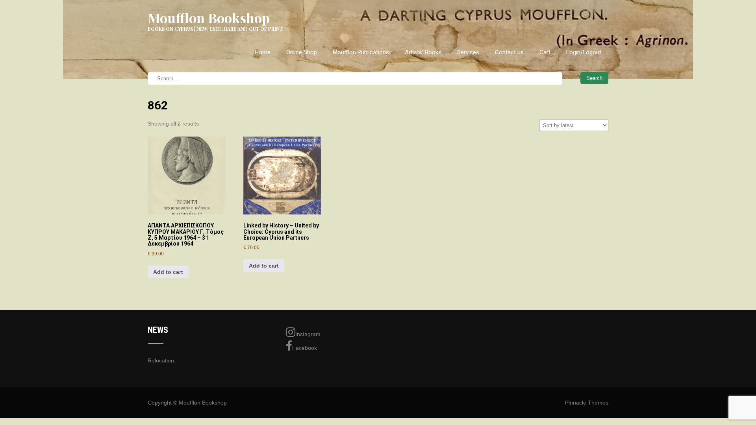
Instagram (308, 334)
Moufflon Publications (361, 52)
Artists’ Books (423, 52)
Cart (544, 52)
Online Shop (301, 52)
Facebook (304, 348)
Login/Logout (583, 52)
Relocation (161, 360)
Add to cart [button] (168, 272)
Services (468, 52)
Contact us (509, 52)
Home (263, 52)
